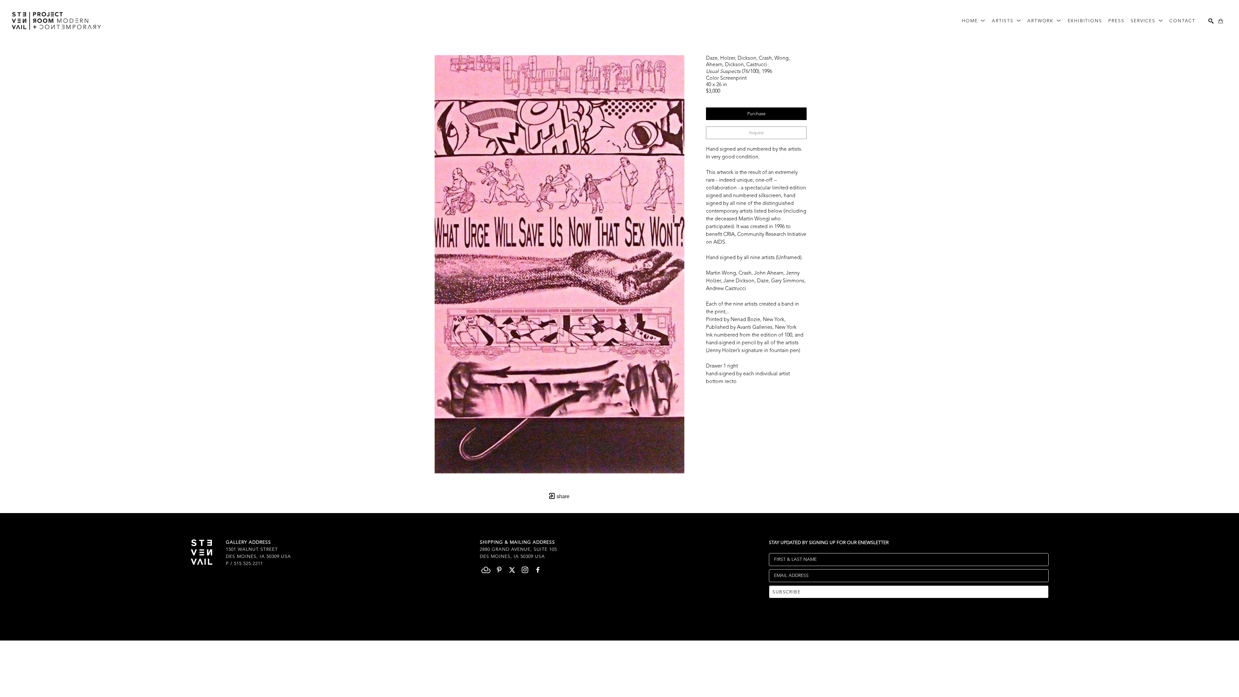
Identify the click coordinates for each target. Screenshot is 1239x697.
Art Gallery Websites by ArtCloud (636, 625)
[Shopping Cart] (1220, 21)
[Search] (1211, 21)
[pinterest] (499, 570)
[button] (973, 21)
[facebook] (538, 570)
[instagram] (525, 570)
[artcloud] (486, 570)
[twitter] (512, 570)
